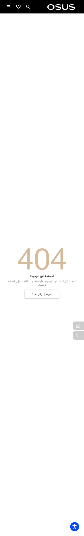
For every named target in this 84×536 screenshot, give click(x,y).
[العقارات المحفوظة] (18, 7)
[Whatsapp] (78, 326)
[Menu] (8, 7)
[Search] (28, 7)
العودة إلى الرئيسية (42, 294)
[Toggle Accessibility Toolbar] (75, 527)
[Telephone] (78, 335)
